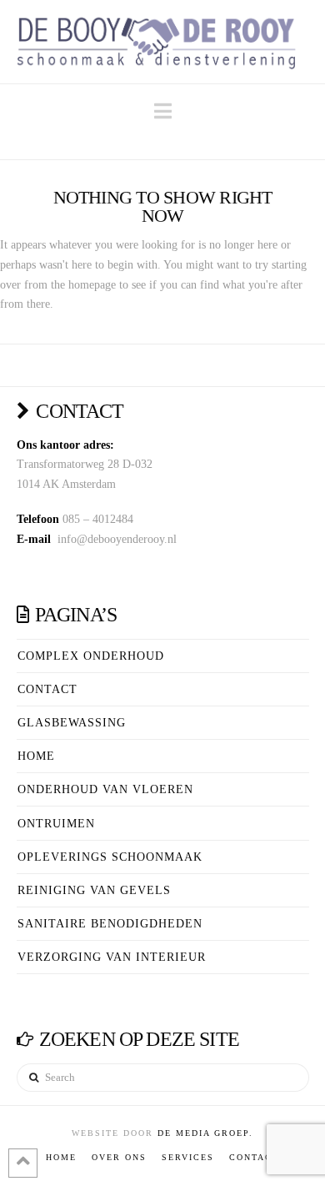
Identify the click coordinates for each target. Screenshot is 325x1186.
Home (36, 756)
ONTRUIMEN (56, 823)
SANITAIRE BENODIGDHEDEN (110, 923)
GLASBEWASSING (72, 722)
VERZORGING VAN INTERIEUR (112, 957)
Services (188, 1157)
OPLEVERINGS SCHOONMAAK (110, 857)
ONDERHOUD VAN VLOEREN (105, 789)
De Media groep (203, 1133)
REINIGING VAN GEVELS (94, 890)
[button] (163, 111)
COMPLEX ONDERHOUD (91, 656)
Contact (48, 689)
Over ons (119, 1157)
